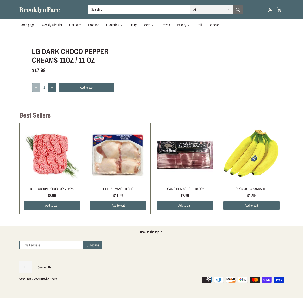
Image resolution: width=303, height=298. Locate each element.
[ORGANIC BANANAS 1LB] (251, 155)
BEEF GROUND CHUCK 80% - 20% (52, 188)
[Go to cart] (279, 9)
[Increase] (52, 87)
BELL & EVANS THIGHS (118, 188)
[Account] (270, 9)
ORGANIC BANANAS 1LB (251, 188)
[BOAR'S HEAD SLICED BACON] (185, 155)
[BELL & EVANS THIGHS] (118, 155)
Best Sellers (35, 115)
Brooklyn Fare (39, 9)
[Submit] (238, 9)
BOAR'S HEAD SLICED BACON (184, 188)
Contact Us (44, 267)
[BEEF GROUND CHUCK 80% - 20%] (52, 155)
